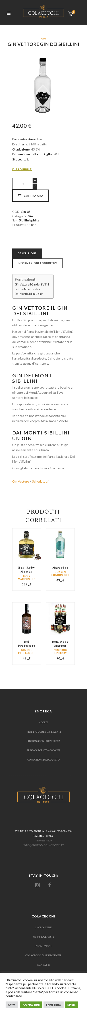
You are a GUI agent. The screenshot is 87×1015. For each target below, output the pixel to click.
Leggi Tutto (53, 1005)
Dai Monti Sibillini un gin (29, 293)
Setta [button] (11, 1005)
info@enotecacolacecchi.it (43, 845)
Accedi (43, 722)
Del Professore (26, 644)
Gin (43, 38)
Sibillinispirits (29, 220)
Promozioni (43, 946)
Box (21, 568)
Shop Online (43, 927)
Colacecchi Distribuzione (43, 955)
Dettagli (27, 550)
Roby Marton (28, 570)
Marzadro (60, 568)
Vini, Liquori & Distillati (43, 731)
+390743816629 (43, 840)
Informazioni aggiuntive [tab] (38, 263)
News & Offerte (43, 937)
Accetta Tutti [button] (31, 1005)
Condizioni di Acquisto (43, 759)
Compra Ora (27, 553)
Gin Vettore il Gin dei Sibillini (32, 284)
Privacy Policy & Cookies (43, 750)
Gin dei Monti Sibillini (27, 289)
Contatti (43, 964)
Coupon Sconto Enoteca (43, 741)
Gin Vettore (20, 481)
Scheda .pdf (40, 481)
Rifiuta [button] (71, 1005)
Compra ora (33, 195)
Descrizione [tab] (27, 253)
